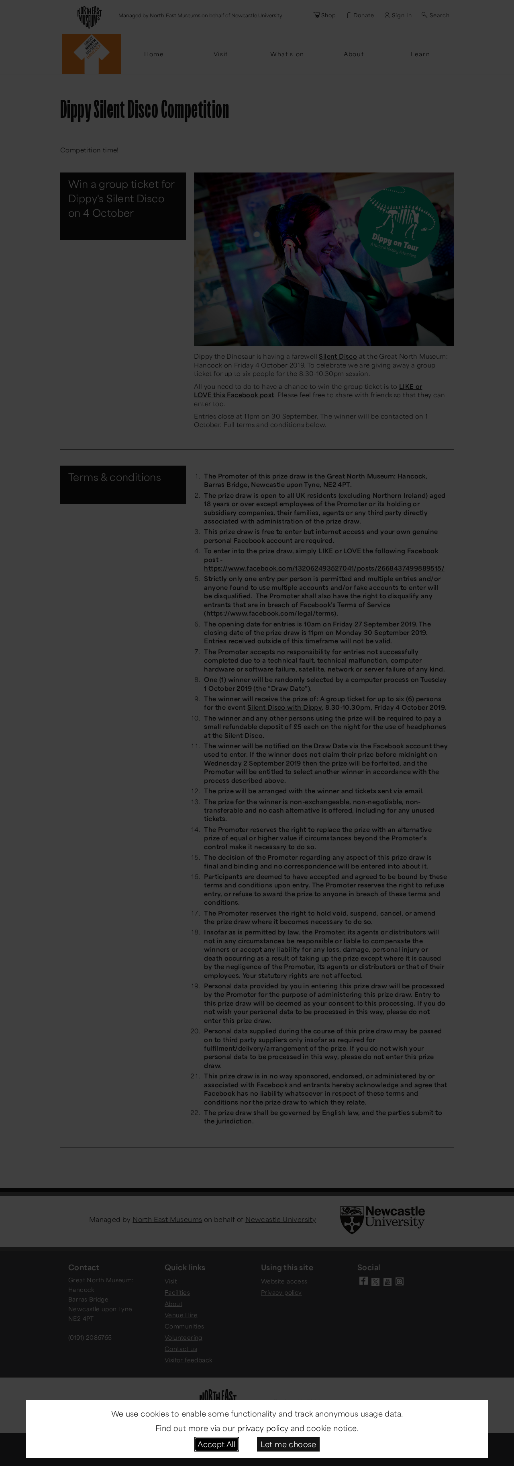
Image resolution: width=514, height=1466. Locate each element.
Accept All (216, 1444)
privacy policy (263, 1428)
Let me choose (288, 1444)
